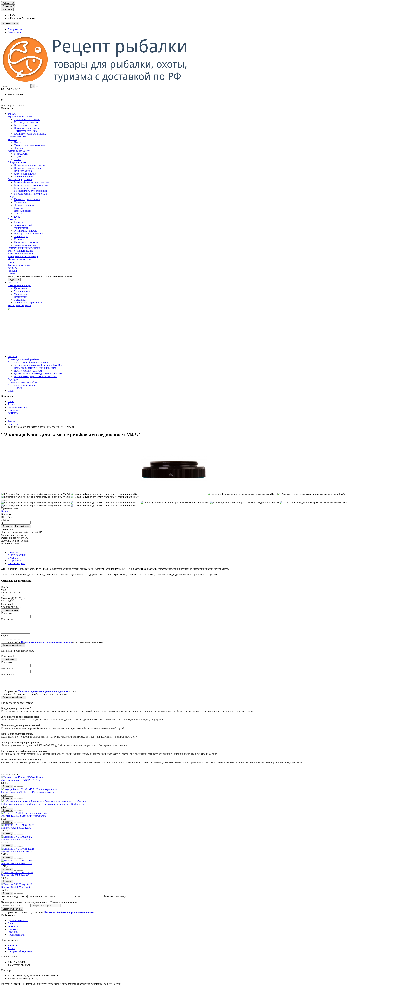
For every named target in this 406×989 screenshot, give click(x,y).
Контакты (13, 413)
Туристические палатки (20, 116)
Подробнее (14, 279)
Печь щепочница (23, 170)
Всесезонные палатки (25, 125)
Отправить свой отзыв (13, 645)
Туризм (12, 113)
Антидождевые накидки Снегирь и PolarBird (38, 365)
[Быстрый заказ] (15, 786)
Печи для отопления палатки (29, 165)
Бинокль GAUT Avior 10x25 (16, 851)
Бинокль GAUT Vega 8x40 (15, 887)
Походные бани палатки (27, 128)
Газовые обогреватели (26, 188)
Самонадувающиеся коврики (29, 145)
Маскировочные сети (19, 259)
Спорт (11, 390)
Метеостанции (22, 291)
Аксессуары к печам (25, 173)
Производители (16, 934)
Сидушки (19, 148)
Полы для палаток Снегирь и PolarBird (35, 367)
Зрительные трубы (24, 225)
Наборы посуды (22, 210)
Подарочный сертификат (21, 951)
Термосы (18, 213)
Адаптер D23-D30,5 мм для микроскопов (23, 815)
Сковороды (20, 202)
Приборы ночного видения (28, 233)
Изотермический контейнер (23, 256)
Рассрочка (13, 410)
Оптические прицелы (25, 230)
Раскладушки (21, 153)
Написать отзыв (10, 610)
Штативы (19, 239)
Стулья (17, 156)
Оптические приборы (19, 285)
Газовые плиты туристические (30, 190)
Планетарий (20, 296)
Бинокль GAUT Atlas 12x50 (16, 827)
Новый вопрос (9, 659)
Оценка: (5, 635)
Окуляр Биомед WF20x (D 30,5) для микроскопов (28, 792)
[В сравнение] (5, 500)
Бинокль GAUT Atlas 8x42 (15, 839)
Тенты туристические (25, 131)
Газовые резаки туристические (30, 193)
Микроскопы (21, 294)
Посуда (11, 196)
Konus (4, 511)
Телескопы (20, 299)
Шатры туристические (26, 122)
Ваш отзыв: (7, 619)
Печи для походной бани (27, 168)
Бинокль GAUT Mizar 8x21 (16, 875)
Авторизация (15, 29)
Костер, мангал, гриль (19, 305)
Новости (12, 945)
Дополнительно (9, 940)
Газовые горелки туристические (31, 185)
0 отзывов (8, 529)
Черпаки (18, 387)
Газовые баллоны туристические (31, 182)
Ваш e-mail (7, 668)
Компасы (12, 267)
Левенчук (13, 424)
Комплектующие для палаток (30, 133)
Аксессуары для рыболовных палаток (28, 362)
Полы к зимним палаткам (28, 370)
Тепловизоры (21, 236)
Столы (17, 159)
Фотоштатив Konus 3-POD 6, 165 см (20, 780)
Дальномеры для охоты (26, 242)
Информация (8, 915)
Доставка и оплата (18, 407)
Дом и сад (13, 282)
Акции (11, 404)
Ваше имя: (7, 613)
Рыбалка (12, 356)
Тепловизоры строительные (29, 302)
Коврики (12, 139)
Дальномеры (21, 288)
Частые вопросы (16, 563)
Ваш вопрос (7, 674)
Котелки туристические (27, 199)
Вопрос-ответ (15, 560)
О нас (11, 401)
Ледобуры (13, 379)
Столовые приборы (24, 205)
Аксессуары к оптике (25, 245)
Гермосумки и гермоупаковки (24, 247)
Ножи (11, 262)
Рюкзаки (12, 270)
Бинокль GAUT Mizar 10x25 (16, 863)
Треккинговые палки (19, 265)
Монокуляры (21, 228)
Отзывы (13, 557)
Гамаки (12, 273)
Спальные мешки (17, 136)
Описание (13, 552)
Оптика (12, 219)
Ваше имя (6, 662)
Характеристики (17, 555)
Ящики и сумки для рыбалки (23, 382)
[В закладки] (2, 500)
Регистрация (14, 32)
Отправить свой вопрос (14, 697)
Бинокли (18, 222)
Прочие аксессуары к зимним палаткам (35, 376)
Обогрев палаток (17, 162)
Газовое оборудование (20, 179)
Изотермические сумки (20, 253)
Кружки (18, 208)
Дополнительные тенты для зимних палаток (38, 373)
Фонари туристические (20, 250)
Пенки (17, 142)
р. (7, 9)
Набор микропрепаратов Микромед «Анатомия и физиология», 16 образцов (42, 804)
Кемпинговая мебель (19, 150)
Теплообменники (23, 176)
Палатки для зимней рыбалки (24, 359)
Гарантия (13, 929)
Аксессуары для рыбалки (21, 385)
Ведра (17, 216)
